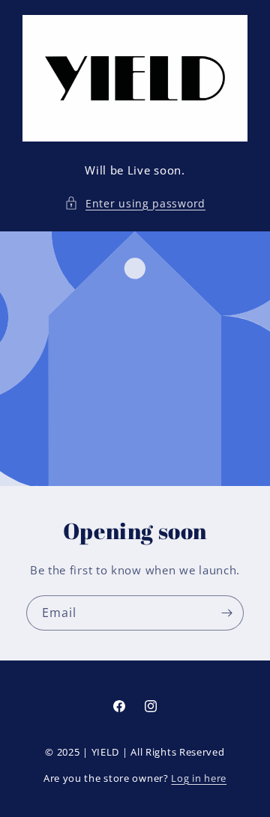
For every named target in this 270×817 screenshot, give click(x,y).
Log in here (198, 778)
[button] (135, 203)
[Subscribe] (226, 613)
